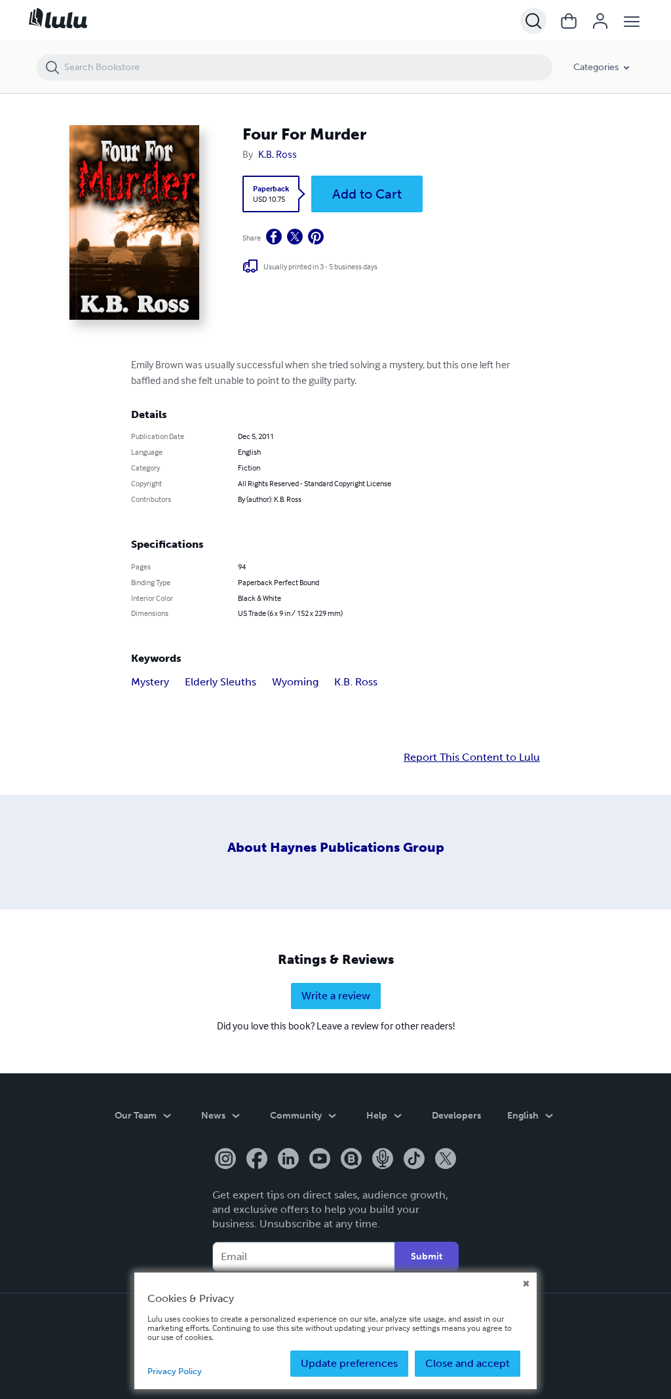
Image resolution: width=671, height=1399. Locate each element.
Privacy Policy (174, 1371)
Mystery (150, 682)
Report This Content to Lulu (472, 757)
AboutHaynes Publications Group (335, 847)
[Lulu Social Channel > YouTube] (319, 1160)
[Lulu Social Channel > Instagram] (225, 1160)
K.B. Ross (277, 154)
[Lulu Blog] (351, 1160)
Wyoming (295, 682)
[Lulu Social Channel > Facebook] (256, 1160)
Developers (456, 1115)
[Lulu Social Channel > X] (445, 1160)
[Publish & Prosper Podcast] (382, 1160)
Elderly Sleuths (220, 682)
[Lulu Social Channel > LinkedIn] (288, 1160)
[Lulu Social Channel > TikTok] (414, 1160)
